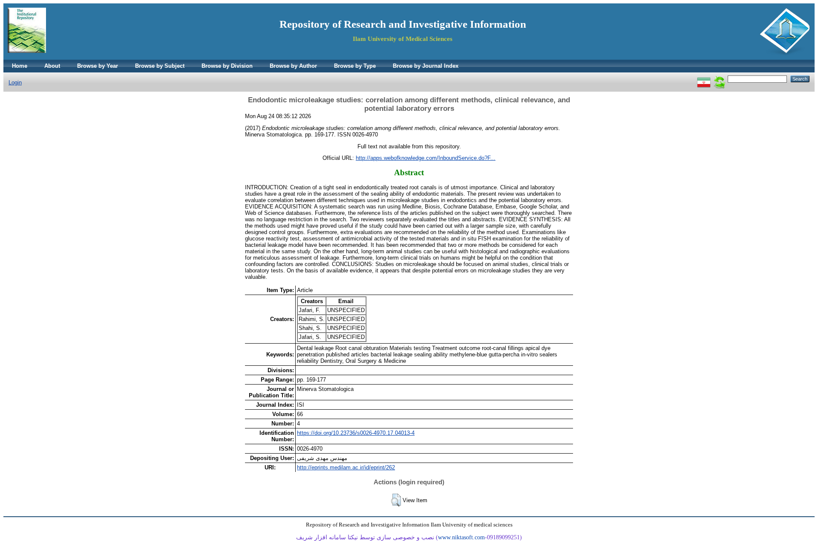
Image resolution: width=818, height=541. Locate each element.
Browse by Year (97, 66)
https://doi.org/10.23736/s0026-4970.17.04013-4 (356, 433)
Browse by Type (355, 66)
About (52, 66)
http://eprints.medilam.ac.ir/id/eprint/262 (346, 467)
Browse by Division (227, 66)
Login (15, 82)
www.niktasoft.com (461, 537)
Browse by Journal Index (425, 66)
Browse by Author (293, 66)
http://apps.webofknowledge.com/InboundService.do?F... (425, 158)
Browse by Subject (159, 66)
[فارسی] (704, 78)
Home (19, 66)
